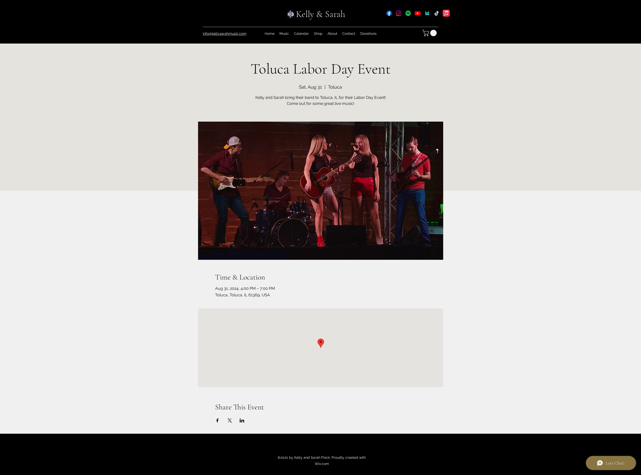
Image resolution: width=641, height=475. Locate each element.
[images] (427, 13)
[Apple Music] (446, 13)
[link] (430, 33)
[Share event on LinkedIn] (242, 420)
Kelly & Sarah (320, 14)
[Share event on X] (229, 420)
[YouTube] (417, 13)
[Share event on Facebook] (217, 420)
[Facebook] (389, 13)
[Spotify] (408, 13)
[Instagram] (398, 13)
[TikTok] (436, 13)
